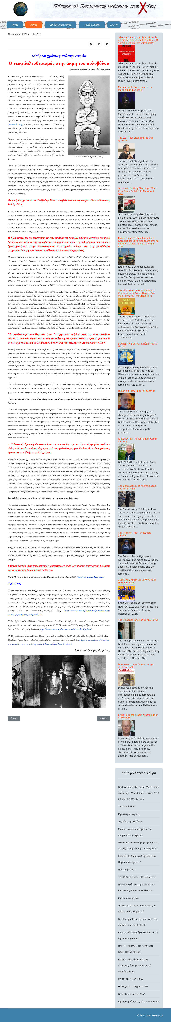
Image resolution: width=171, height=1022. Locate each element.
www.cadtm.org (16, 124)
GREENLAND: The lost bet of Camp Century (137, 440)
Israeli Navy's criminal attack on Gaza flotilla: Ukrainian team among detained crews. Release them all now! (138, 242)
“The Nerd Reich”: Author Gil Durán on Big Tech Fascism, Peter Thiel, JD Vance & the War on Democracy (138, 40)
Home (15, 24)
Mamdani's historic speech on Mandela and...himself (135, 88)
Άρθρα (33, 24)
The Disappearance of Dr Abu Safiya (138, 619)
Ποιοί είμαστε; (92, 24)
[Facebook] (91, 44)
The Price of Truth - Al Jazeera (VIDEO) (134, 534)
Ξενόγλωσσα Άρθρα (60, 24)
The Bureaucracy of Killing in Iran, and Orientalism (137, 487)
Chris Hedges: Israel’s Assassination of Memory (138, 716)
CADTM (114, 24)
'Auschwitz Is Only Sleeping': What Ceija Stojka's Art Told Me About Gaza (137, 191)
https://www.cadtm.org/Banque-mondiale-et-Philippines (65, 629)
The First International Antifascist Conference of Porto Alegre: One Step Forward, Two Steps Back (137, 293)
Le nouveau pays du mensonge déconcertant (135, 665)
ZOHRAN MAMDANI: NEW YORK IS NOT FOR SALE (137, 581)
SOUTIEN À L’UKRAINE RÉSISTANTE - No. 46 (138, 345)
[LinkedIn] (107, 44)
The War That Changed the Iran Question (136, 139)
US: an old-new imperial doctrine (136, 390)
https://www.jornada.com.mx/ (90, 577)
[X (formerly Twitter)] (99, 44)
